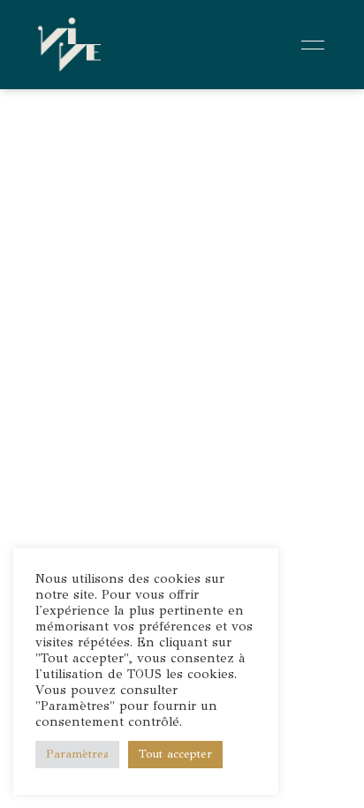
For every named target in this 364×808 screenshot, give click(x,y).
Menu (308, 45)
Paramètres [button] (77, 754)
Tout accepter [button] (175, 754)
